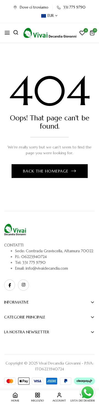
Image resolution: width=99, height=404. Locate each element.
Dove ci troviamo (34, 7)
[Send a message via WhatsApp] (87, 392)
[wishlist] (82, 33)
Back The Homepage (45, 171)
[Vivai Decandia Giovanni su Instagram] (23, 285)
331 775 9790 (74, 7)
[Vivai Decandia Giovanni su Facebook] (9, 285)
